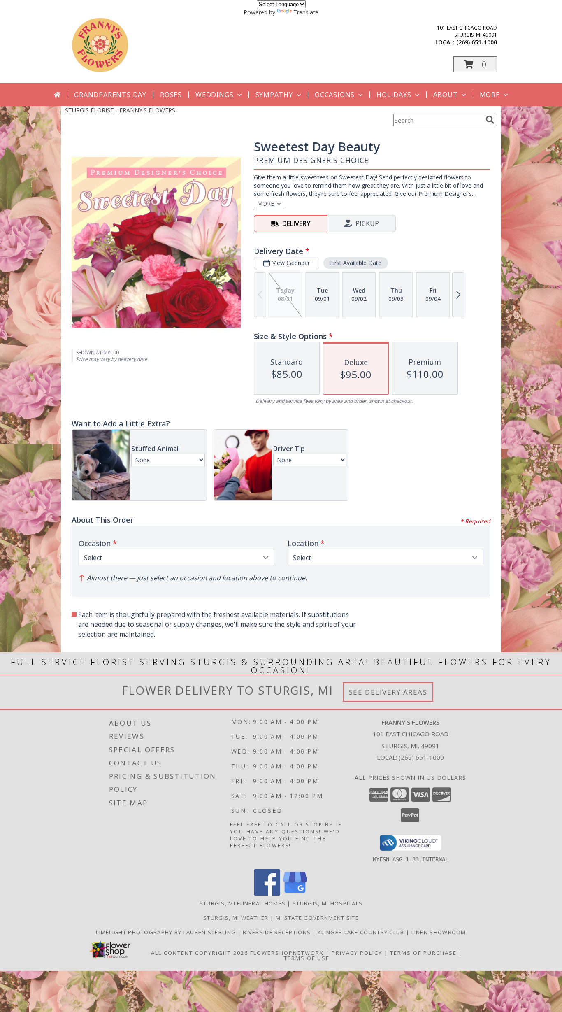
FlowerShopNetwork (287, 952)
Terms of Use (307, 958)
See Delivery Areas (388, 692)
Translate (305, 12)
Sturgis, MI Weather (236, 917)
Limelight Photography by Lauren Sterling (166, 932)
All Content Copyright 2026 (199, 952)
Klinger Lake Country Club (362, 932)
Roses (171, 94)
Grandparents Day (110, 94)
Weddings (214, 94)
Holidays (393, 94)
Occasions (335, 94)
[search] (490, 119)
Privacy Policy (357, 952)
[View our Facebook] (267, 893)
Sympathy (274, 94)
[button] (475, 64)
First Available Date (355, 263)
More (490, 94)
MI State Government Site (317, 917)
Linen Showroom (438, 932)
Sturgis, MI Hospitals (327, 903)
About (445, 94)
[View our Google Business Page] (295, 893)
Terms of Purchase (423, 952)
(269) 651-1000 (476, 42)
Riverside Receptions (277, 932)
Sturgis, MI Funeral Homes (243, 903)
